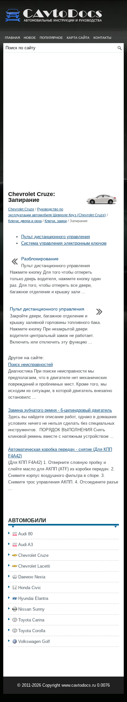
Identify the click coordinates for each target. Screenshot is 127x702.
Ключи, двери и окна (25, 221)
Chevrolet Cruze (21, 209)
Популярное (51, 37)
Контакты (102, 37)
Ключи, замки (56, 221)
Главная (12, 37)
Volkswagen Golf (34, 641)
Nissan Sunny (31, 609)
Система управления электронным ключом (63, 243)
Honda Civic (29, 587)
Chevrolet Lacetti (34, 566)
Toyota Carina (31, 620)
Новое (30, 37)
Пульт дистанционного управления (55, 236)
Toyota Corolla (31, 630)
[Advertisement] (63, 124)
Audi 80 (25, 533)
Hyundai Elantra (33, 598)
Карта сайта (78, 37)
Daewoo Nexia (31, 576)
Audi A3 (25, 544)
